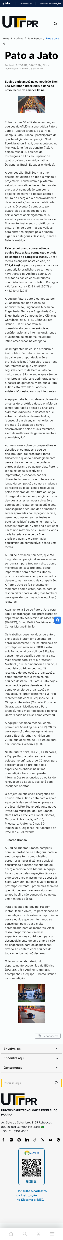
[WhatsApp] (58, 1140)
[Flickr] (11, 1140)
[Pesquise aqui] (56, 1083)
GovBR (6, 3)
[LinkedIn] (27, 1140)
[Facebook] (3, 1140)
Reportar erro (50, 1035)
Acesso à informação (50, 4)
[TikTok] (35, 1140)
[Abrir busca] (56, 23)
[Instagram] (19, 1140)
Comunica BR (26, 4)
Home (5, 38)
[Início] (21, 22)
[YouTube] (50, 1140)
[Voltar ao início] (20, 1100)
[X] (43, 1140)
